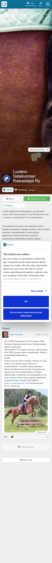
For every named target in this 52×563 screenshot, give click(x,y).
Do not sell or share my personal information (26, 314)
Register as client (38, 199)
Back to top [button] (27, 460)
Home (9, 190)
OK (26, 301)
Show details (37, 291)
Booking (21, 190)
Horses (32, 190)
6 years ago (44, 334)
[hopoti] (4, 4)
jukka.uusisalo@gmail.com (16, 383)
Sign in (41, 5)
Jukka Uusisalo (16, 334)
